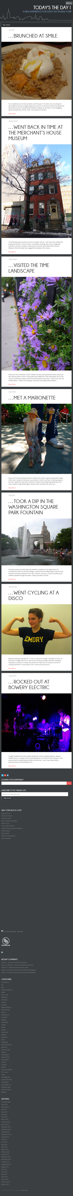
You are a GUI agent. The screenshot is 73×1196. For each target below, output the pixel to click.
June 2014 (4, 1142)
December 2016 (6, 1102)
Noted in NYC (5, 823)
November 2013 (6, 1159)
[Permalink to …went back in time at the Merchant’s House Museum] (36, 191)
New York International (8, 836)
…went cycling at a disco (33, 595)
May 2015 (4, 1114)
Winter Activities (6, 1089)
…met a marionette (32, 398)
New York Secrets (6, 1045)
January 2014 (5, 1154)
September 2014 (6, 1134)
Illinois (3, 1027)
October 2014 (5, 1132)
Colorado (4, 1005)
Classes (3, 1002)
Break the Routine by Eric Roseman (11, 828)
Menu (70, 3)
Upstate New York (6, 1079)
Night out (4, 1047)
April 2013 (4, 1177)
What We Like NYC (6, 816)
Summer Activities (6, 1069)
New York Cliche (6, 818)
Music (3, 1040)
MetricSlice (25, 1190)
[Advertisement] (14, 855)
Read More (12, 114)
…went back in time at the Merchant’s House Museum (35, 132)
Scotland (4, 1064)
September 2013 (6, 1164)
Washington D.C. (6, 1084)
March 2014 (4, 1149)
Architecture (5, 982)
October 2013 (5, 1162)
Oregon (3, 1052)
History (3, 1025)
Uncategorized (5, 1077)
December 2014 (6, 1127)
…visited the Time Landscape (28, 268)
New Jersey (4, 1042)
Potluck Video (5, 833)
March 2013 (4, 1179)
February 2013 (5, 1182)
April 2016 (4, 1104)
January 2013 (5, 1184)
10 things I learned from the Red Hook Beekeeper (21, 970)
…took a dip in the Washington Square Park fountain (33, 506)
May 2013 (4, 1174)
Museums (4, 1037)
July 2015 (4, 1109)
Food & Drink (5, 1015)
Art (2, 985)
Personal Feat (5, 1057)
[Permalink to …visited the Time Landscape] (36, 323)
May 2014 (4, 1144)
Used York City (5, 813)
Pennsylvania (5, 1055)
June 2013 (4, 1172)
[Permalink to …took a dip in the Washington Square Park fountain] (36, 542)
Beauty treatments (6, 990)
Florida (3, 1012)
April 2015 (4, 1117)
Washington (5, 1082)
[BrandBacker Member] (5, 945)
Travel (3, 1074)
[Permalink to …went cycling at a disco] (36, 629)
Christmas (4, 1000)
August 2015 (5, 1107)
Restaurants (5, 1060)
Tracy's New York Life (7, 826)
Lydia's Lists (4, 1032)
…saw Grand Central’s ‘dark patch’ (17, 962)
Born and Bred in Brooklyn (9, 821)
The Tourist (4, 1072)
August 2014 (5, 1137)
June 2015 (4, 1112)
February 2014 (5, 1152)
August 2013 (5, 1167)
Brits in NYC (5, 995)
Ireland (3, 1030)
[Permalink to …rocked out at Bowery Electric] (36, 722)
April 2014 (4, 1147)
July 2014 (4, 1139)
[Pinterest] (5, 775)
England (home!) (6, 1007)
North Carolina (5, 1050)
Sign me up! (7, 798)
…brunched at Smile (32, 36)
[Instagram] (8, 775)
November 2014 (6, 1129)
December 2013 (6, 1157)
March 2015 (4, 1119)
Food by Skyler (5, 831)
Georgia (3, 1020)
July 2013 (4, 1169)
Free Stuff (4, 1017)
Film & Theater (5, 1010)
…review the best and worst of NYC (18, 967)
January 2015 (5, 1124)
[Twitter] (2, 775)
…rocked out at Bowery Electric (28, 684)
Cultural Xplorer (6, 838)
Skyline (3, 1067)
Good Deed (4, 1022)
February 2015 (5, 1122)
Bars (2, 987)
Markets (3, 1035)
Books (3, 992)
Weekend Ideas (6, 1087)
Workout (3, 1092)
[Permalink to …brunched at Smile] (36, 71)
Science (3, 1062)
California (4, 997)
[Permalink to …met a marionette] (36, 439)
